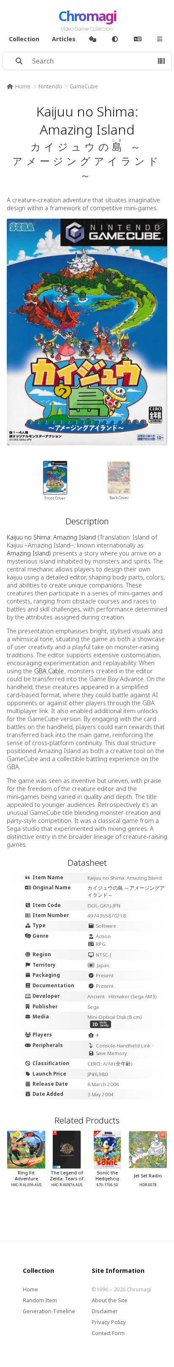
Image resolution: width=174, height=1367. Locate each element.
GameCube (84, 86)
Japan (103, 965)
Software (106, 926)
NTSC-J (103, 955)
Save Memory (111, 1053)
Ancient (96, 996)
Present (105, 975)
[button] (161, 61)
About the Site (110, 1300)
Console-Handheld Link (123, 1045)
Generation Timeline (49, 1311)
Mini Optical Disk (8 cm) (114, 1017)
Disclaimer (105, 1311)
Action (103, 936)
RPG (101, 944)
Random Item (40, 1300)
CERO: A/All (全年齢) (109, 1063)
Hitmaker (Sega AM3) (132, 996)
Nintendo (50, 86)
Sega (93, 1007)
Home (22, 86)
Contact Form (108, 1333)
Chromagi (87, 16)
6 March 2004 (103, 1084)
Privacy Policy (109, 1322)
